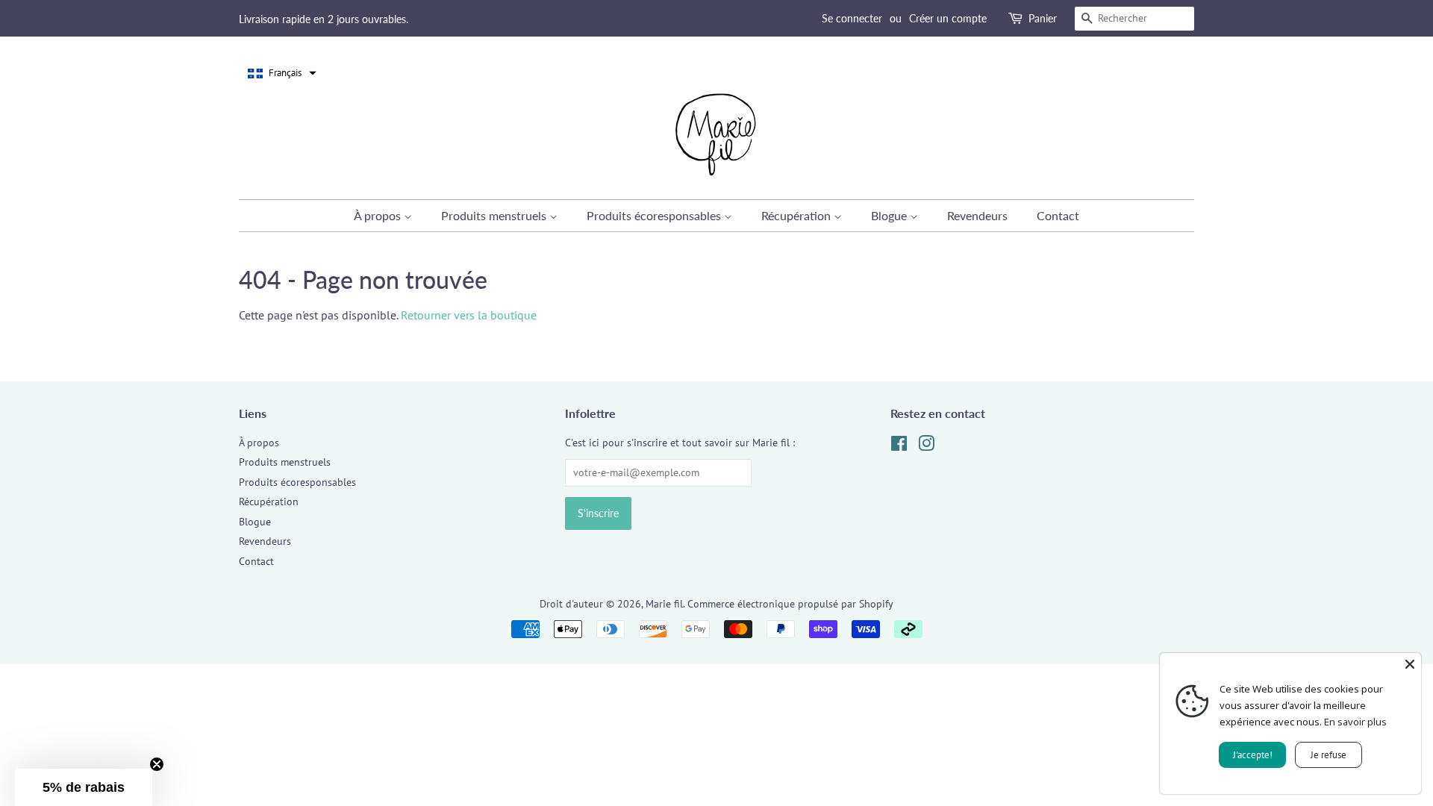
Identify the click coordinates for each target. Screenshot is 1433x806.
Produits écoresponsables (655, 215)
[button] (282, 73)
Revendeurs (977, 215)
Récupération (797, 215)
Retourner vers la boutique (469, 314)
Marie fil (664, 603)
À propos (379, 215)
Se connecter (852, 18)
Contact (1058, 215)
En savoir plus (1355, 721)
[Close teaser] (156, 764)
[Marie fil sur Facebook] (899, 446)
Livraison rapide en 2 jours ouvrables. (323, 19)
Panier (1042, 18)
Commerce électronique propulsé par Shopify (790, 603)
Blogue (890, 215)
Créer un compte (948, 18)
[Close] (1409, 664)
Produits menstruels (495, 215)
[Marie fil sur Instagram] (926, 446)
